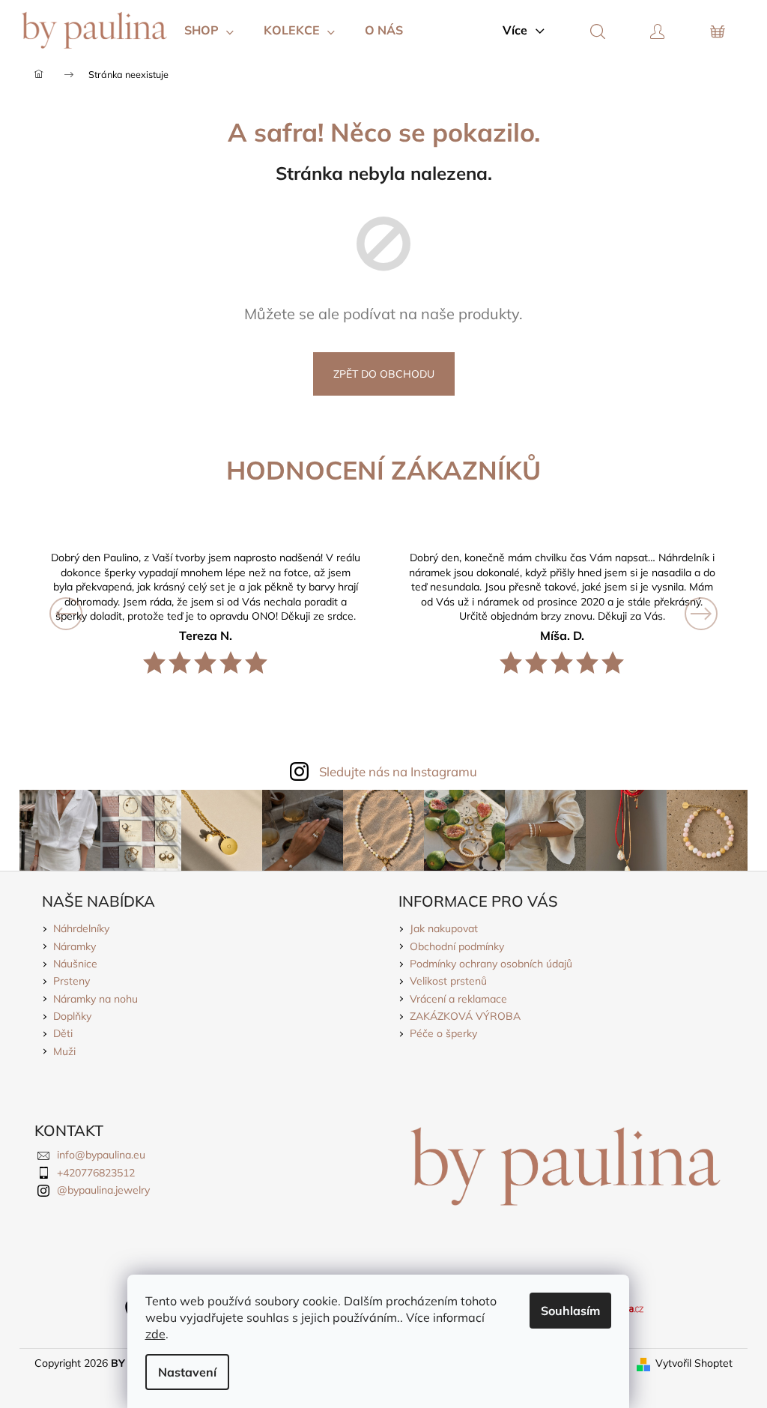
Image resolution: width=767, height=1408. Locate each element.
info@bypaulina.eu (101, 1154)
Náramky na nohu (95, 999)
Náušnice (75, 963)
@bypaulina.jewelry (103, 1190)
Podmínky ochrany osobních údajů (491, 963)
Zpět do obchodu (383, 374)
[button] (86, 613)
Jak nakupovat (444, 928)
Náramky (74, 946)
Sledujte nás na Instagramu (398, 771)
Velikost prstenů (448, 981)
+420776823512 (96, 1172)
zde (155, 1333)
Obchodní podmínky (457, 946)
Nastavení (187, 1372)
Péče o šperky (443, 1033)
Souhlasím (570, 1310)
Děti (63, 1033)
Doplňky (72, 1016)
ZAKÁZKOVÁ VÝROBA (465, 1016)
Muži (64, 1051)
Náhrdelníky (81, 928)
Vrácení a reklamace (458, 999)
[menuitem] (209, 30)
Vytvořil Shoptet (694, 1363)
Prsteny (71, 981)
